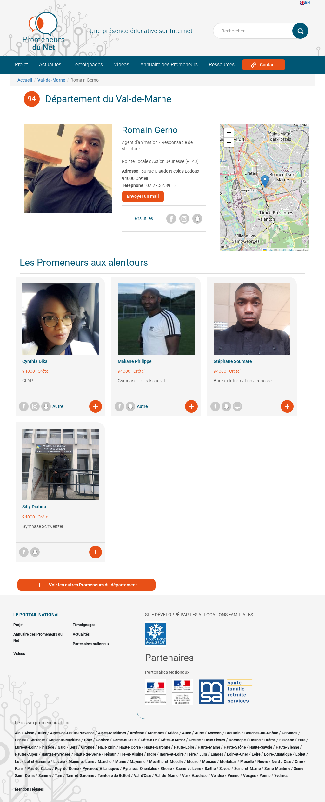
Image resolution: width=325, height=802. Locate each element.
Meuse (192, 761)
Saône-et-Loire (188, 768)
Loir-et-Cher (237, 754)
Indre (151, 754)
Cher (88, 740)
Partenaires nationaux (91, 644)
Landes (217, 754)
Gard (62, 747)
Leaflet (269, 249)
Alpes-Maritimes (112, 733)
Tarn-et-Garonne (80, 775)
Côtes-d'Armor (173, 740)
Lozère (59, 761)
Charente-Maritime (64, 740)
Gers (73, 747)
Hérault (110, 754)
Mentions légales (29, 789)
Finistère (46, 747)
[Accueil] (44, 30)
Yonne (265, 775)
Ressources (222, 65)
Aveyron (215, 733)
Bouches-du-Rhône (261, 733)
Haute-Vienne (287, 747)
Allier (42, 733)
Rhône (166, 768)
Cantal (20, 740)
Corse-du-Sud (125, 740)
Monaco (209, 761)
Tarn (58, 775)
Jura (203, 754)
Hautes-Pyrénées (56, 754)
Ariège (173, 733)
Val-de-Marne (51, 80)
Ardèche (137, 733)
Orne (299, 761)
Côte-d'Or (149, 740)
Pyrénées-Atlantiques (101, 768)
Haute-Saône (235, 747)
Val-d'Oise (142, 775)
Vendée (217, 775)
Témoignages (87, 65)
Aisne (29, 733)
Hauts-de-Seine (87, 754)
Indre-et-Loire (171, 754)
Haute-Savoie (260, 747)
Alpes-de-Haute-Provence (72, 733)
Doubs (255, 740)
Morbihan (228, 761)
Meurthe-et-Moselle (166, 761)
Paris (19, 768)
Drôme (269, 740)
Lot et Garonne (37, 761)
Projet (21, 65)
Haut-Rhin (107, 747)
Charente (37, 740)
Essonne (286, 740)
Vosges (249, 775)
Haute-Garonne (157, 747)
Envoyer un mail (143, 196)
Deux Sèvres (214, 740)
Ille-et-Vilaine (131, 754)
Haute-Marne (209, 747)
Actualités (50, 65)
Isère (191, 754)
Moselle (247, 761)
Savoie (224, 768)
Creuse (195, 740)
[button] (265, 181)
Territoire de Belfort (114, 775)
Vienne (233, 775)
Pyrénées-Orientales (140, 768)
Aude (199, 733)
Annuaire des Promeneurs (169, 65)
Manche (104, 761)
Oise (287, 761)
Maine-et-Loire (81, 761)
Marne (120, 761)
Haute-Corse (130, 747)
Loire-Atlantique (278, 754)
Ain (18, 733)
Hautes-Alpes (26, 754)
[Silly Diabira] (60, 464)
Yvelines (281, 775)
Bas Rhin (233, 733)
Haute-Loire (184, 747)
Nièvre (262, 761)
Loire (256, 754)
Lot (18, 761)
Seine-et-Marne (247, 768)
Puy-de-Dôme (67, 768)
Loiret (300, 754)
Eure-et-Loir (25, 747)
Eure (301, 740)
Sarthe (210, 768)
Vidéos (121, 65)
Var (185, 775)
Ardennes (156, 733)
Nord (276, 761)
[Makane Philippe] (156, 319)
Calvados (289, 733)
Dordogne (237, 740)
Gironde (87, 747)
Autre (57, 406)
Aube (186, 733)
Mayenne (137, 761)
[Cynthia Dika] (60, 319)
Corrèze (102, 740)
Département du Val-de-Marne (108, 98)
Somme (44, 775)
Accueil (24, 80)
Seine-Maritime (277, 768)
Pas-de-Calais (39, 768)
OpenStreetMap (286, 249)
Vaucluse (199, 775)
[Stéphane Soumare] (252, 319)
